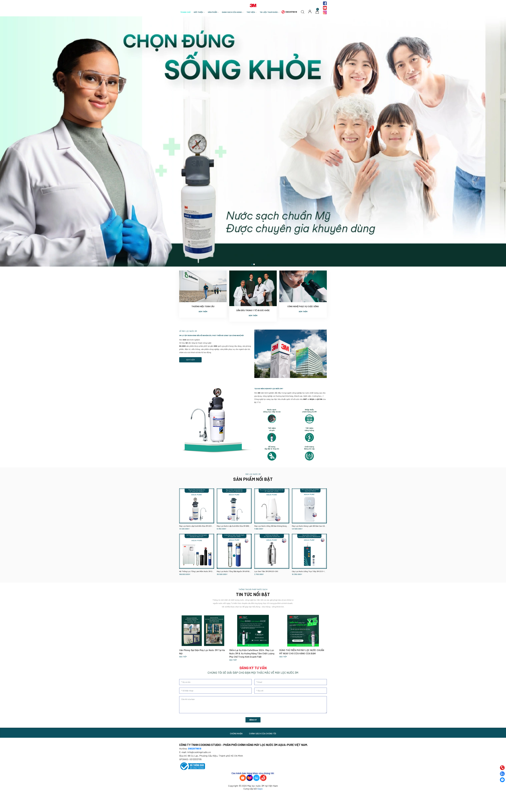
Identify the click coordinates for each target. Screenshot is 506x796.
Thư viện (251, 12)
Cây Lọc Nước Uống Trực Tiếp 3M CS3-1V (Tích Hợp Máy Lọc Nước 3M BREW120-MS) (326, 571)
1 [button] (252, 264)
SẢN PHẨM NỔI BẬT (253, 479)
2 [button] (254, 264)
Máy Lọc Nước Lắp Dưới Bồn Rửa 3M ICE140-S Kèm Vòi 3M (202, 526)
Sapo (260, 788)
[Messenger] (502, 779)
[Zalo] (502, 773)
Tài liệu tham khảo (269, 12)
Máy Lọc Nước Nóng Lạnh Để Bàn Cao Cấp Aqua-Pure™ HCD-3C (317, 526)
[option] (253, 141)
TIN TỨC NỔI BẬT (253, 594)
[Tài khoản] (310, 11)
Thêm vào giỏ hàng (186, 529)
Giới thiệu (198, 12)
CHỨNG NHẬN (236, 733)
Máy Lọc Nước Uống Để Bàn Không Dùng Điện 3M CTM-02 (277, 526)
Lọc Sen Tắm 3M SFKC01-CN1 (266, 571)
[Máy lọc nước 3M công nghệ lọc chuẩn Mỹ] (253, 141)
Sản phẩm (212, 12)
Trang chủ (185, 12)
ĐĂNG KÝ (253, 720)
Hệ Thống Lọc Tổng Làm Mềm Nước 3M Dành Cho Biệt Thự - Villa (205, 571)
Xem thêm (203, 311)
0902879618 (291, 12)
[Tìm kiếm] (302, 12)
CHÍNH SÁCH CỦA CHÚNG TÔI (262, 733)
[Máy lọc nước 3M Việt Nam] (253, 5)
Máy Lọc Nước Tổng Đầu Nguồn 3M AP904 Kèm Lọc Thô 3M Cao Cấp (244, 571)
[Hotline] (502, 767)
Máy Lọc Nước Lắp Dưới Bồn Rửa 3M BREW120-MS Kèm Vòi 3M (242, 526)
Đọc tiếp (183, 657)
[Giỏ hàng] (317, 12)
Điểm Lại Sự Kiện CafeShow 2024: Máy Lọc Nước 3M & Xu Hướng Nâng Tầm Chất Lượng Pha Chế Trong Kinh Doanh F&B (251, 653)
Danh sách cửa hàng (232, 12)
